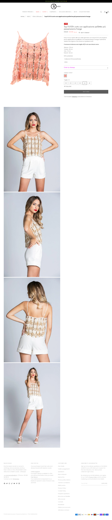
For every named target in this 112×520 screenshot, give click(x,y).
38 (66, 83)
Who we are (61, 499)
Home (22, 16)
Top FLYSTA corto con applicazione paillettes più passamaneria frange (67, 16)
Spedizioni (61, 472)
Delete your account (64, 507)
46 (84, 83)
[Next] (71, 1)
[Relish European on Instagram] (9, 484)
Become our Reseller (64, 496)
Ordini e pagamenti (64, 469)
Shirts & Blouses (37, 16)
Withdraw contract (63, 510)
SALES (28, 16)
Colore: (68, 73)
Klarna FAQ (61, 477)
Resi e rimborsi (62, 474)
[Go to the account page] (104, 11)
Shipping (74, 96)
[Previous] (41, 1)
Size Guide (61, 466)
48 (89, 83)
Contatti (60, 502)
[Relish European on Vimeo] (17, 484)
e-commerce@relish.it (10, 475)
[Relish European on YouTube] (14, 484)
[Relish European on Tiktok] (12, 484)
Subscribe (104, 483)
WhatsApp (16, 479)
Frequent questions (63, 493)
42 (75, 83)
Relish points (61, 485)
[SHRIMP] (65, 75)
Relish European (12, 514)
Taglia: (67, 80)
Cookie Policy (62, 491)
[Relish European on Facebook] (5, 484)
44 (80, 83)
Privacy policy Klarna (64, 480)
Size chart (68, 86)
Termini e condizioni (64, 483)
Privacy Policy (62, 488)
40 (70, 83)
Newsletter (61, 504)
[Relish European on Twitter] (7, 484)
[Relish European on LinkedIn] (19, 484)
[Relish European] (56, 6)
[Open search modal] (101, 11)
